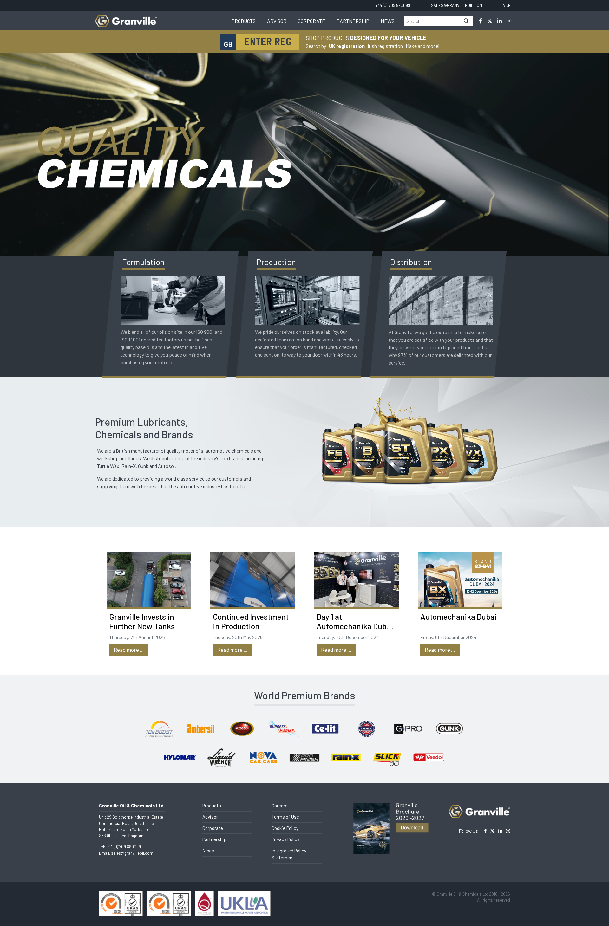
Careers (280, 805)
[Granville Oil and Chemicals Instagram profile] (509, 21)
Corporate (311, 21)
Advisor (276, 21)
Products (244, 21)
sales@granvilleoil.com (132, 853)
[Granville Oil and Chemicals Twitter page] (490, 21)
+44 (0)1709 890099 (123, 846)
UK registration (347, 46)
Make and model (422, 46)
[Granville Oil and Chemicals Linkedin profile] (499, 21)
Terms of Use (285, 816)
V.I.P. (507, 5)
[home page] (126, 17)
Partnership (353, 21)
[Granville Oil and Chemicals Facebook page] (480, 21)
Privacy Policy (285, 839)
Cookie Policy (285, 828)
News (388, 21)
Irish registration (385, 46)
